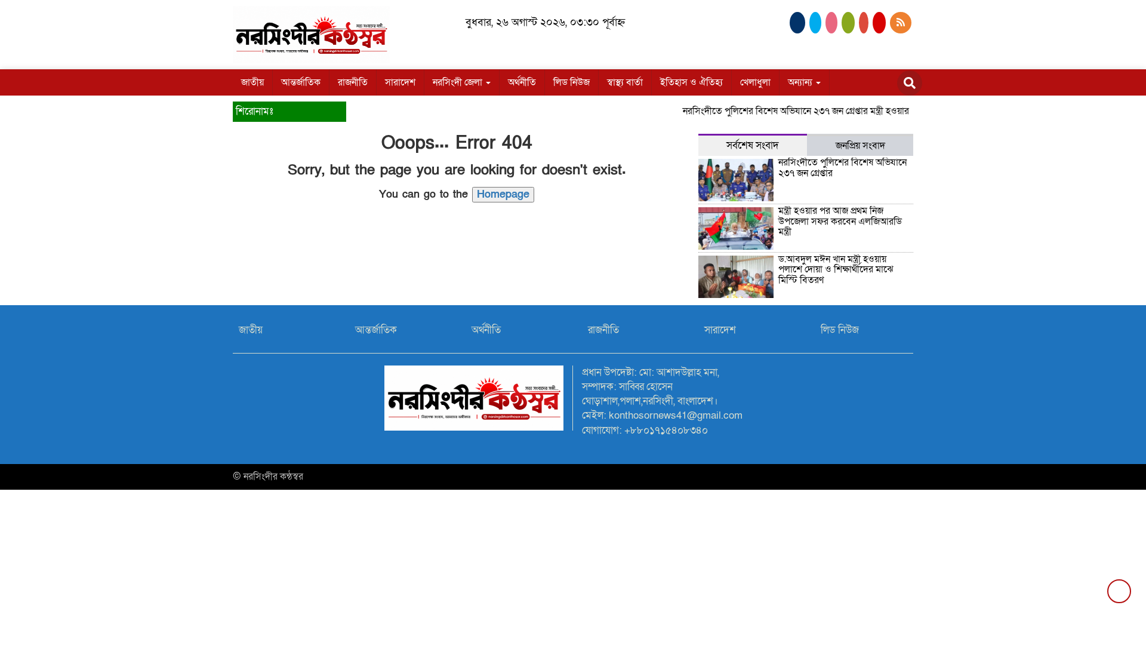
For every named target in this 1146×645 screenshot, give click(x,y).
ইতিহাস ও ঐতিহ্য (691, 82)
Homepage (503, 194)
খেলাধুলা (755, 82)
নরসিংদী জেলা (459, 82)
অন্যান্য (801, 82)
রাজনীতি (353, 82)
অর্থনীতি (522, 82)
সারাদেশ (400, 82)
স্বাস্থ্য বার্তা (625, 82)
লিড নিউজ (571, 82)
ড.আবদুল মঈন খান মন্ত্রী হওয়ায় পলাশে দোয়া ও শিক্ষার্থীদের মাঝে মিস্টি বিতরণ (836, 270)
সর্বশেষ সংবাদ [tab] (752, 145)
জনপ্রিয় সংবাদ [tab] (860, 145)
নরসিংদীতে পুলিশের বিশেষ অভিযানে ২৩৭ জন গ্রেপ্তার (766, 111)
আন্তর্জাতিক (301, 82)
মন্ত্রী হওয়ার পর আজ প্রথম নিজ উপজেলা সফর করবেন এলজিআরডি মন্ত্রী (840, 221)
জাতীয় (252, 82)
